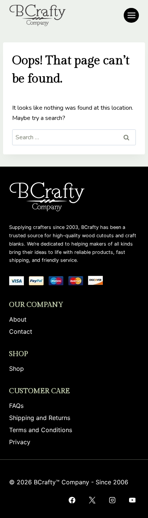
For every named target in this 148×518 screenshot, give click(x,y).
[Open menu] (131, 15)
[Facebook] (72, 500)
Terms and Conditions (40, 430)
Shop (16, 368)
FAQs (16, 405)
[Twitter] (92, 500)
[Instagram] (112, 500)
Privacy (19, 442)
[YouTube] (132, 500)
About (18, 319)
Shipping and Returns (39, 418)
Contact (20, 331)
